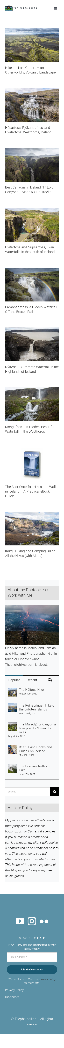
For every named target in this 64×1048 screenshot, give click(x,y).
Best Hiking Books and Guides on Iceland (35, 749)
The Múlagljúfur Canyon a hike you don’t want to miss (37, 728)
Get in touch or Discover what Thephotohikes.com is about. (31, 659)
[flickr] (44, 921)
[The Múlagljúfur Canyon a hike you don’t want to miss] (12, 725)
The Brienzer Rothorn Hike (34, 768)
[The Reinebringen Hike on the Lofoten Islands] (12, 706)
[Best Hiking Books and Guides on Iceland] (12, 748)
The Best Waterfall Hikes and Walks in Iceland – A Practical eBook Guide (31, 491)
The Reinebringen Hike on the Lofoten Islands (37, 707)
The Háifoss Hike (31, 690)
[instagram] (32, 921)
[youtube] (20, 921)
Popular (14, 680)
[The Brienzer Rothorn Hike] (12, 767)
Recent (32, 680)
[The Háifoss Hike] (12, 690)
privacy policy (48, 979)
